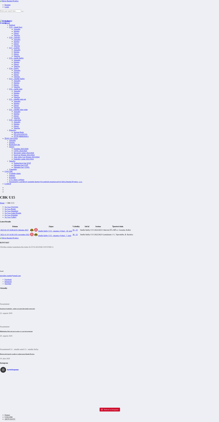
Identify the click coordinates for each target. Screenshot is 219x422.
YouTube (8, 284)
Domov (7, 415)
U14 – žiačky (14, 68)
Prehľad (12, 25)
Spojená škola (19, 132)
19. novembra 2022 (15, 235)
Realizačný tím (14, 145)
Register (7, 5)
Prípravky (12, 130)
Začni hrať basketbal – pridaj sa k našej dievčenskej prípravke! (17, 308)
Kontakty (12, 178)
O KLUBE (9, 171)
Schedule (11, 215)
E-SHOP (8, 184)
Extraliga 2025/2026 (21, 149)
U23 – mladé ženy (15, 27)
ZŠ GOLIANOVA (20, 134)
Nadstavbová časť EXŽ (22, 163)
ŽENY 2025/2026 (11, 138)
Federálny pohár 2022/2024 (24, 159)
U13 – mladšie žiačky (17, 79)
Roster (10, 209)
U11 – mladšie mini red (17, 99)
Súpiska (16, 31)
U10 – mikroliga (15, 120)
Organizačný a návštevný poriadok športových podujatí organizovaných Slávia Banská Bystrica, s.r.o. (45, 182)
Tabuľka (17, 35)
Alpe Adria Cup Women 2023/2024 (26, 157)
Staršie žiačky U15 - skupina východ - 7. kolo (54, 236)
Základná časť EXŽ (21, 165)
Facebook (8, 280)
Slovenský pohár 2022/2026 (24, 153)
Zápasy (16, 33)
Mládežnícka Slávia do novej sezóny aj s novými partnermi (16, 331)
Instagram (8, 282)
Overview (11, 207)
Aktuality (17, 29)
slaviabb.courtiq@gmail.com (10, 276)
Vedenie (12, 175)
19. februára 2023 (14, 230)
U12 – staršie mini (15, 89)
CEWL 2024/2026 (20, 151)
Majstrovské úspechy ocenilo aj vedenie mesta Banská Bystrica (17, 354)
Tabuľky (12, 161)
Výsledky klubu (15, 173)
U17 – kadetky (14, 48)
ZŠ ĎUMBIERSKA (21, 136)
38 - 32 (75, 235)
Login (7, 7)
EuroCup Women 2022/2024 (24, 155)
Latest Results (13, 213)
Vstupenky (13, 169)
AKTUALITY (10, 419)
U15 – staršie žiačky (16, 58)
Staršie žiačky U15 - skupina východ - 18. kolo (55, 231)
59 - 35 (75, 230)
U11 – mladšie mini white (18, 110)
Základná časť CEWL (22, 167)
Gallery (10, 217)
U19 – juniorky (14, 37)
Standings (11, 211)
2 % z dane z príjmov (16, 180)
